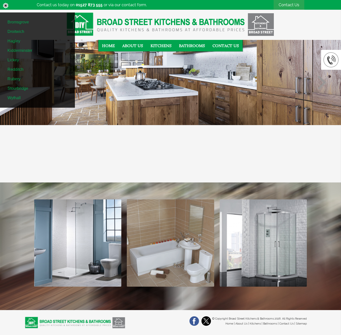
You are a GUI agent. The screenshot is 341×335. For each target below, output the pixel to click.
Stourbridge (17, 88)
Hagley (13, 41)
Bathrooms (192, 45)
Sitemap (301, 323)
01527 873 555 (89, 4)
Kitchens (161, 45)
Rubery (13, 79)
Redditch (15, 69)
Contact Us (289, 4)
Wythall (14, 98)
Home (108, 45)
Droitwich (15, 31)
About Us (132, 45)
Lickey (13, 60)
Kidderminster (19, 50)
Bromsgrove (18, 22)
